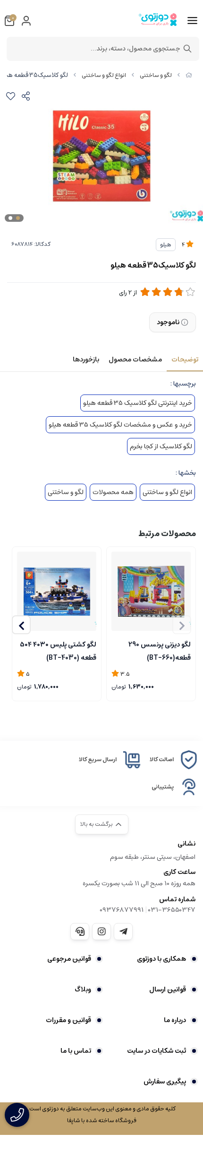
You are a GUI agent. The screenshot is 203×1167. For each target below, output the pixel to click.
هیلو (165, 245)
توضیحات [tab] (184, 359)
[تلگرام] (123, 931)
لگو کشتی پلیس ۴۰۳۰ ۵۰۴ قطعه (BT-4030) (58, 650)
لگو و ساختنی (156, 75)
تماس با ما (75, 1051)
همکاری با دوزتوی (161, 959)
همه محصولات (113, 492)
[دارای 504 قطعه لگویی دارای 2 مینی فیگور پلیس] (56, 591)
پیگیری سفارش (165, 1081)
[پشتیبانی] (79, 931)
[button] (21, 624)
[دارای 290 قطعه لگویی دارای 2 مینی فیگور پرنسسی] (151, 591)
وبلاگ (83, 989)
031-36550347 (171, 909)
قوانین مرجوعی (69, 959)
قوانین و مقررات (68, 1020)
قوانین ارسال (167, 989)
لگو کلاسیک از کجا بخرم (161, 446)
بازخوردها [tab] (86, 359)
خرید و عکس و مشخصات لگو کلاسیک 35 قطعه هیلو (120, 424)
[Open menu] (192, 20)
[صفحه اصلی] (189, 75)
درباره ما (175, 1020)
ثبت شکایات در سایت (156, 1051)
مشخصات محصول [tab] (135, 359)
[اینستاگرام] (101, 931)
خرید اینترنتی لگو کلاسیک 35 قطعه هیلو (137, 403)
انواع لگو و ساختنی (104, 75)
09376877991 (122, 909)
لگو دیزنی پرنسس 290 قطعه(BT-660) (159, 650)
